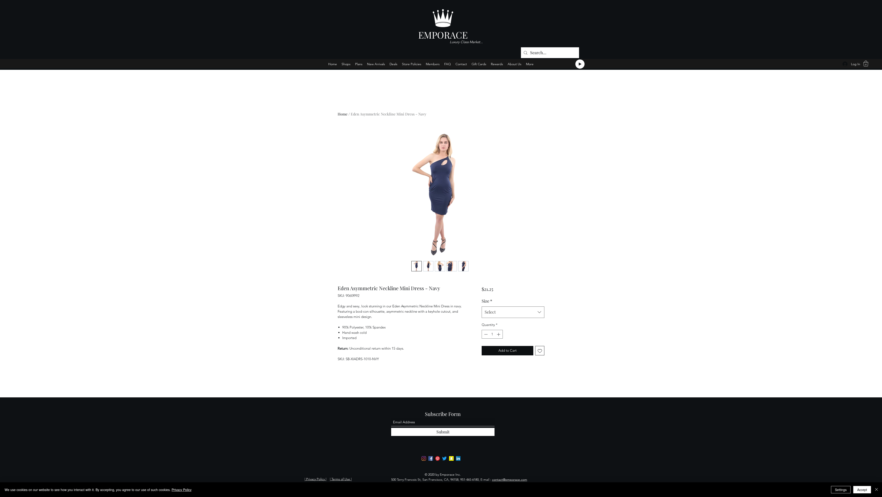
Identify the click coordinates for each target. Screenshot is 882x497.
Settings (841, 489)
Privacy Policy (182, 489)
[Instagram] (423, 458)
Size (487, 301)
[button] (865, 63)
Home (343, 114)
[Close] (876, 489)
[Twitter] (444, 458)
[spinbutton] (492, 334)
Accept (862, 489)
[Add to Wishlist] (540, 350)
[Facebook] (430, 458)
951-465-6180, (470, 479)
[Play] (580, 64)
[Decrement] (485, 334)
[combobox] (513, 312)
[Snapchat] (451, 458)
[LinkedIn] (458, 458)
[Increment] (499, 334)
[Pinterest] (437, 458)
